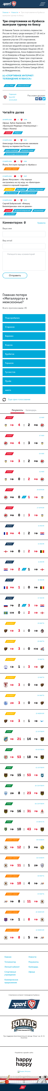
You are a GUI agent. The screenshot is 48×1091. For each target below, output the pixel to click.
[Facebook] (40, 98)
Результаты (34, 962)
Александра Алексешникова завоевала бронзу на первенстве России (20, 144)
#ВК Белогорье (11, 193)
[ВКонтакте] (36, 98)
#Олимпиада (39, 210)
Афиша (32, 972)
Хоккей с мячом (11, 169)
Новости (32, 957)
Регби (9, 731)
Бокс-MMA (9, 85)
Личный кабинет (12, 967)
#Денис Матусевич (36, 189)
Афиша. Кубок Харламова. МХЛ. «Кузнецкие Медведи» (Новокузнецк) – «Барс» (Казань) (20, 126)
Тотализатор (10, 962)
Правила (41, 223)
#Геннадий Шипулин (28, 193)
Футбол (9, 526)
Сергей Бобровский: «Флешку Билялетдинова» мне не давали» (17, 205)
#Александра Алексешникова (16, 154)
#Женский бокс (23, 85)
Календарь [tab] (31, 410)
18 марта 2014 (7, 120)
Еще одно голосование (19, 399)
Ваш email (7, 240)
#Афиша (18, 133)
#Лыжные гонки (27, 150)
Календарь (33, 967)
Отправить (15, 275)
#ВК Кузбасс (21, 189)
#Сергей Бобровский (22, 210)
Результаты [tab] (17, 410)
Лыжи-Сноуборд (12, 150)
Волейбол (9, 189)
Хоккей (8, 133)
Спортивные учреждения (10, 973)
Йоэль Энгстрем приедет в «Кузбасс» (20, 165)
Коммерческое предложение (11, 981)
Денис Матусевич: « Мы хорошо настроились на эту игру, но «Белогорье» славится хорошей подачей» (21, 182)
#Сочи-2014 (10, 214)
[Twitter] (43, 98)
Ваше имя (7, 228)
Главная (7, 957)
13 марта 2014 (7, 140)
